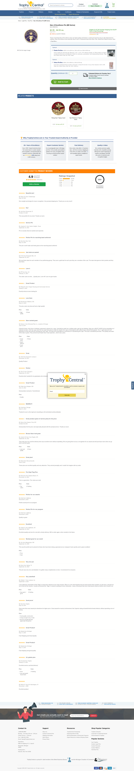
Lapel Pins (24, 20)
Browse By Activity (60, 14)
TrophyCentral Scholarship (73, 731)
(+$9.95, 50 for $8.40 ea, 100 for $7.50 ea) (68, 62)
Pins (59, 12)
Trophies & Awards (96, 731)
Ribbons (41, 12)
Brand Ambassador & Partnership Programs (77, 735)
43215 (96, 76)
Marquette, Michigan (23, 745)
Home (19, 20)
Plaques (31, 12)
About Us (45, 731)
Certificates (68, 12)
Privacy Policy (46, 739)
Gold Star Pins (94, 749)
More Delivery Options (95, 78)
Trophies (21, 12)
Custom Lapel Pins (96, 744)
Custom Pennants (95, 746)
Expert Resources (74, 14)
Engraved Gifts (98, 12)
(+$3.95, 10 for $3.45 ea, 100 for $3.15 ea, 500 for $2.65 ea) (72, 50)
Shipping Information (48, 735)
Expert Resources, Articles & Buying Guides (77, 737)
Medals (50, 12)
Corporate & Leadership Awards (99, 733)
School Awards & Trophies (97, 735)
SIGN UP (93, 715)
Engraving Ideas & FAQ (72, 733)
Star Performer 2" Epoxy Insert (75, 118)
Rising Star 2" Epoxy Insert (58, 118)
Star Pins (30, 20)
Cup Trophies (94, 742)
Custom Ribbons (95, 747)
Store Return (46, 737)
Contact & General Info (48, 733)
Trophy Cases (111, 12)
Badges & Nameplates (83, 12)
